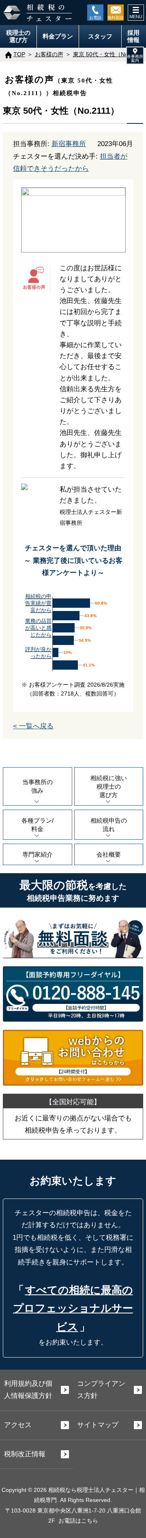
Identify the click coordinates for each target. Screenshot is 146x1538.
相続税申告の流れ (108, 824)
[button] (135, 55)
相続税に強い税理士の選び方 (108, 786)
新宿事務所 (69, 144)
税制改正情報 (24, 1454)
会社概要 (109, 854)
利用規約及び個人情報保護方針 (28, 1390)
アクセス (18, 1425)
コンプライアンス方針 (101, 1390)
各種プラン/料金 (37, 824)
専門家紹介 (37, 854)
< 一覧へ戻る (33, 726)
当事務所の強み (37, 786)
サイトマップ (97, 1425)
